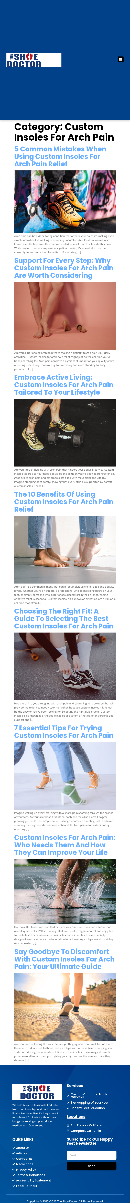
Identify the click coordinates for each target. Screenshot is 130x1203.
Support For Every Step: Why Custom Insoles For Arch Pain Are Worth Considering (63, 268)
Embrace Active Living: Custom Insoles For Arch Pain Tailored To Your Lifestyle (63, 385)
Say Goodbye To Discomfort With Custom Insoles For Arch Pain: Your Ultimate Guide (64, 959)
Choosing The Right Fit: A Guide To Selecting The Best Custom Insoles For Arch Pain (63, 618)
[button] (121, 59)
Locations (76, 1116)
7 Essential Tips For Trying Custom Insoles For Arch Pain (63, 731)
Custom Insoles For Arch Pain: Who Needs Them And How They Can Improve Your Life (64, 845)
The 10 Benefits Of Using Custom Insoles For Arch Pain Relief (63, 502)
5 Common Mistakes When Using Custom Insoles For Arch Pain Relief (60, 156)
